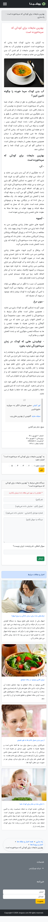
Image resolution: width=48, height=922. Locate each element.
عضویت (40, 901)
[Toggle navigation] (4, 3)
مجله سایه (36, 416)
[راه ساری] (37, 4)
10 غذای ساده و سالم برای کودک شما (32, 804)
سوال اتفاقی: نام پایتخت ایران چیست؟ (28, 546)
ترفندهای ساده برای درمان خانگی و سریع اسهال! (28, 616)
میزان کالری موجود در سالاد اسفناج (32, 680)
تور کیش (36, 405)
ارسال (40, 558)
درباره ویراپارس (35, 868)
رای (41, 469)
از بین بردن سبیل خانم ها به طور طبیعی (30, 740)
